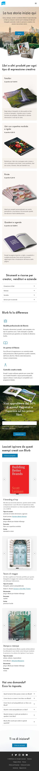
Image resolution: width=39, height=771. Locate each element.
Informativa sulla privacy (8, 428)
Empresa (29, 759)
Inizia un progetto (10, 456)
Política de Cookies (25, 765)
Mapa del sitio (22, 768)
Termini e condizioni (23, 427)
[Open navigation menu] (36, 3)
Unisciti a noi (19, 434)
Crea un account (19, 745)
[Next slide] (34, 479)
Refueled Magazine (18, 661)
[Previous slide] (4, 479)
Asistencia (15, 768)
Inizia (19, 33)
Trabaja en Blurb (17, 762)
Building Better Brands (19, 516)
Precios (24, 762)
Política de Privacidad (14, 765)
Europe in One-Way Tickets (22, 589)
